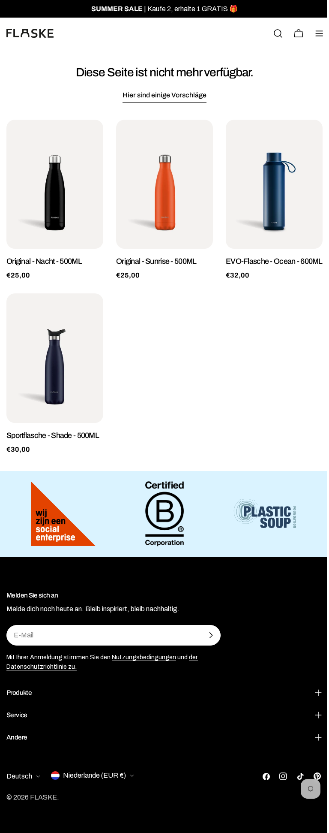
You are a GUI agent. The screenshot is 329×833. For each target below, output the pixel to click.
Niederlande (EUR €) (94, 781)
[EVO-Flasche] (274, 184)
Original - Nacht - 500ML (44, 261)
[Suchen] (278, 33)
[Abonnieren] (211, 635)
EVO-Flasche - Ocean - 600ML (274, 261)
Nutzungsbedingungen (144, 657)
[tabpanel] (164, 287)
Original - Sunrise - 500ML (156, 261)
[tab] (164, 96)
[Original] (54, 184)
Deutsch (19, 782)
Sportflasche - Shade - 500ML (52, 435)
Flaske (43, 803)
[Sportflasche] (54, 358)
